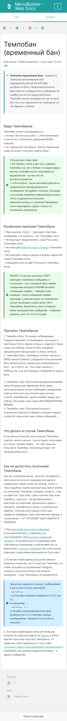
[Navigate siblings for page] (36, 28)
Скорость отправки (29, 548)
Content (50, 17)
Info (17, 17)
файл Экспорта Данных (35, 247)
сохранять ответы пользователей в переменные (32, 646)
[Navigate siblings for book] (11, 28)
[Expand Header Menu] (58, 6)
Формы (45, 635)
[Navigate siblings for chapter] (23, 28)
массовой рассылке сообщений (30, 529)
